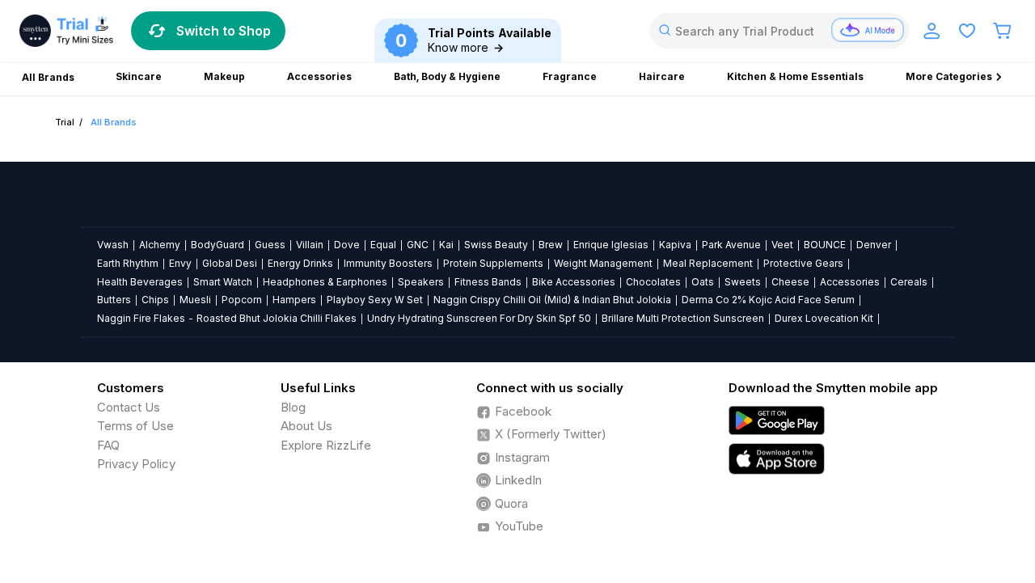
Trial (64, 122)
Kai (446, 245)
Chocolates (653, 282)
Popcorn (242, 300)
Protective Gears (803, 263)
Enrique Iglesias (610, 245)
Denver (873, 245)
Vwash (113, 245)
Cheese (790, 282)
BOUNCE (825, 245)
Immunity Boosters (388, 263)
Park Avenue (731, 245)
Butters (114, 300)
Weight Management (603, 263)
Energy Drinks (300, 263)
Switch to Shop (223, 31)
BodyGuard (217, 245)
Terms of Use (135, 425)
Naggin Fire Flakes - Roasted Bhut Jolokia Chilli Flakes (227, 318)
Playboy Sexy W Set (375, 300)
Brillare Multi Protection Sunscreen (683, 318)
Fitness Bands (488, 282)
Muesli (195, 300)
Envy (180, 263)
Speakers (421, 282)
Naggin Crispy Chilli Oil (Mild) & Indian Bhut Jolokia (552, 300)
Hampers (294, 300)
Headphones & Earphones (325, 282)
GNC (418, 245)
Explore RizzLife (326, 445)
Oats (702, 282)
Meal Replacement (708, 263)
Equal (383, 245)
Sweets (742, 282)
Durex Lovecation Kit (824, 318)
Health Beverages (140, 282)
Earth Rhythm (127, 263)
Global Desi (229, 263)
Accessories (850, 282)
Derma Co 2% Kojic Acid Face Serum (768, 300)
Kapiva (675, 245)
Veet (782, 245)
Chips (155, 300)
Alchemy (159, 245)
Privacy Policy (136, 463)
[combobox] (779, 31)
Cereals (908, 282)
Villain (309, 245)
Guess (270, 245)
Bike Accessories (573, 282)
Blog (293, 407)
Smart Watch (222, 282)
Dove (347, 245)
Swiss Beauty (496, 245)
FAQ (108, 445)
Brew (551, 245)
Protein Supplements (493, 263)
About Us (306, 425)
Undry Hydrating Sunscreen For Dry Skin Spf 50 (479, 318)
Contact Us (128, 407)
